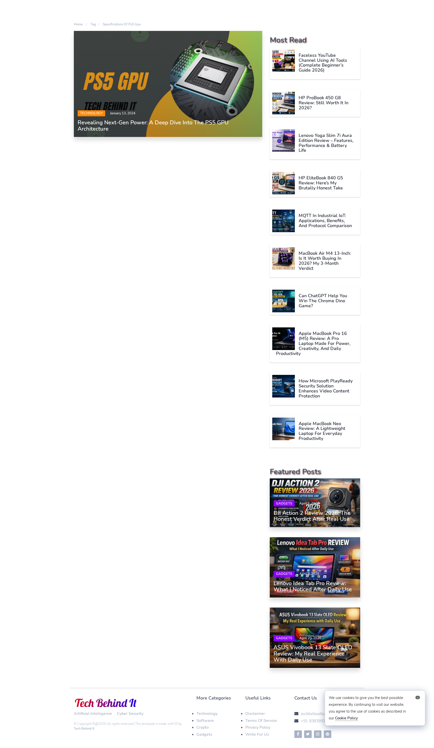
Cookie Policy (346, 718)
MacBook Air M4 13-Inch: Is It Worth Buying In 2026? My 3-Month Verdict (325, 260)
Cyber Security (130, 713)
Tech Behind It (84, 728)
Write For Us (257, 734)
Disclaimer (255, 713)
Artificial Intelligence (93, 713)
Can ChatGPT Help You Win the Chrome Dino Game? (323, 301)
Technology (91, 113)
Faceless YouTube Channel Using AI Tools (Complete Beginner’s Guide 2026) (323, 62)
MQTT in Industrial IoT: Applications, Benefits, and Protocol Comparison (325, 221)
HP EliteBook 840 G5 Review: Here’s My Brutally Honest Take (321, 183)
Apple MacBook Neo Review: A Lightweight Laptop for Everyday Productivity (322, 431)
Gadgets (284, 503)
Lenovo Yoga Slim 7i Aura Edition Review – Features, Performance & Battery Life (326, 142)
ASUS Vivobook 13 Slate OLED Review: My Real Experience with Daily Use (313, 653)
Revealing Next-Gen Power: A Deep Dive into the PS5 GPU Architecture (153, 125)
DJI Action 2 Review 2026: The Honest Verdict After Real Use (312, 516)
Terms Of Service (261, 720)
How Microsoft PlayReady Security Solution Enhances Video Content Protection (326, 388)
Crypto (202, 727)
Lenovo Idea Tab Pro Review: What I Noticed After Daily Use (313, 586)
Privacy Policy (257, 727)
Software (205, 720)
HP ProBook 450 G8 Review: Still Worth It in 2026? (323, 103)
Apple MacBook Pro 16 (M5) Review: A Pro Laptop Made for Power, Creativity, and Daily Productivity (313, 343)
